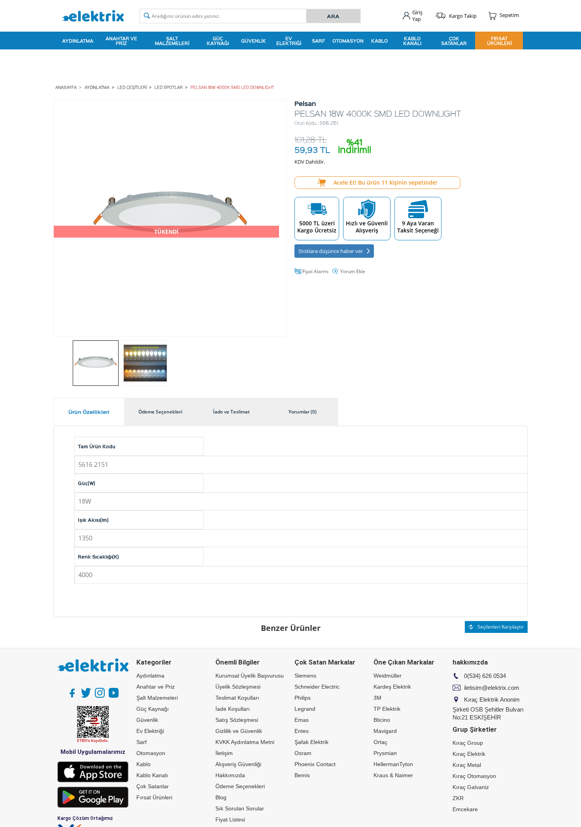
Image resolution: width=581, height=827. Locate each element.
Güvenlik (253, 41)
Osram (302, 753)
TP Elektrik (387, 709)
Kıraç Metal (467, 765)
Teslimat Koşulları (237, 698)
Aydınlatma (77, 41)
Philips (302, 698)
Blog (220, 797)
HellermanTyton (393, 764)
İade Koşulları (232, 709)
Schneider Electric (317, 687)
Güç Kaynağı (218, 40)
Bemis (302, 775)
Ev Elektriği (288, 40)
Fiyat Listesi (230, 819)
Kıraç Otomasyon (474, 776)
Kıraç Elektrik (469, 754)
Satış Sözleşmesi (236, 720)
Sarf (318, 41)
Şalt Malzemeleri (172, 40)
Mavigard (385, 731)
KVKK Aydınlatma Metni (244, 742)
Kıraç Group (468, 743)
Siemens (305, 675)
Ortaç (380, 742)
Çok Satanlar (454, 40)
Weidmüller (388, 675)
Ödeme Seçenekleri (240, 786)
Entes (301, 731)
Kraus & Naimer (393, 775)
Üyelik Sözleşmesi (237, 687)
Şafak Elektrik (311, 742)
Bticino (382, 720)
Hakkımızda (230, 775)
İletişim (224, 753)
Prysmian (385, 753)
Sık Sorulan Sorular (239, 808)
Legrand (304, 709)
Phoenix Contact (315, 764)
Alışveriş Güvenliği (238, 764)
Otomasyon (348, 41)
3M (377, 698)
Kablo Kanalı (412, 40)
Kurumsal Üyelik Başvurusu (249, 675)
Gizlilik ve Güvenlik (238, 731)
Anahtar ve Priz (121, 40)
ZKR (458, 798)
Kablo (379, 41)
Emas (301, 720)
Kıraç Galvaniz (471, 787)
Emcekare (465, 809)
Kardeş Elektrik (392, 687)
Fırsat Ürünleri (499, 40)
